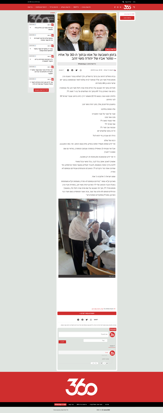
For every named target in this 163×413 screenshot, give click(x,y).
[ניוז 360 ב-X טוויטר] (120, 7)
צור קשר (71, 404)
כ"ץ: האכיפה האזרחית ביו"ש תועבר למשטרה (44, 60)
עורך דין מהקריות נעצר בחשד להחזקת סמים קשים (43, 50)
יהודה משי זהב (96, 309)
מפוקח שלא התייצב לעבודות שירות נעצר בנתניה (43, 39)
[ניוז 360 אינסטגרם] (117, 7)
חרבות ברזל (54, 7)
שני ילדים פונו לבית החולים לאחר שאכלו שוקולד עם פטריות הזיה (42, 83)
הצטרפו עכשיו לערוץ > (87, 313)
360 (133, 14)
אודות (107, 404)
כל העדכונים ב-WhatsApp (87, 64)
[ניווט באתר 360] (134, 7)
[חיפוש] (123, 2)
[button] (81, 70)
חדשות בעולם (65, 7)
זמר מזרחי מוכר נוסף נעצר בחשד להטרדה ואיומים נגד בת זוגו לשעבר (42, 71)
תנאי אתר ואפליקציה (96, 404)
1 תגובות (61, 70)
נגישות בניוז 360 (82, 404)
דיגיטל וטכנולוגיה (41, 7)
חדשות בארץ (86, 7)
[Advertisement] (72, 293)
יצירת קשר (128, 2)
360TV (76, 7)
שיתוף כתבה (127, 18)
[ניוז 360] (127, 7)
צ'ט (134, 2)
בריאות (30, 7)
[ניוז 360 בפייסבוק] (115, 7)
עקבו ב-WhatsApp (60, 404)
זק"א (102, 309)
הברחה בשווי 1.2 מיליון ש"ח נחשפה (44, 28)
